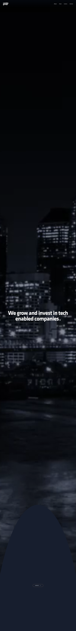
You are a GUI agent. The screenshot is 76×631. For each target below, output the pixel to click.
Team (60, 4)
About (55, 4)
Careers (65, 4)
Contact (71, 4)
